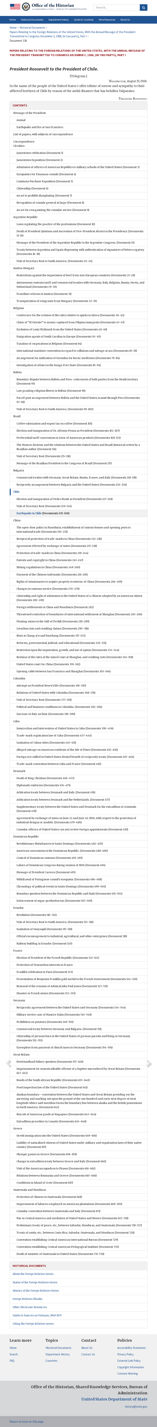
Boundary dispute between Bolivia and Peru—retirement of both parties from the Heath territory (77, 381)
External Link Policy (129, 1360)
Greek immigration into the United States (56, 1135)
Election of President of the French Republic (57, 957)
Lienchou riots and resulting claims (52, 628)
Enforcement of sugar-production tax (54, 900)
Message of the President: (29, 113)
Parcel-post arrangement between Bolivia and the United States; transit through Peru (78, 400)
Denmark (19, 771)
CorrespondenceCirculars (23, 144)
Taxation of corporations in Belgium (49, 343)
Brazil (16, 416)
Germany (19, 1000)
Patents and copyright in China (49, 560)
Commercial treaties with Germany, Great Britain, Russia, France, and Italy (76, 477)
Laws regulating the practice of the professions (55, 224)
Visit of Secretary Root (43, 456)
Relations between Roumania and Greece (56, 1175)
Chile (16, 491)
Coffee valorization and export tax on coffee (54, 423)
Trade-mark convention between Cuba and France (58, 764)
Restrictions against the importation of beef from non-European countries (75, 275)
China (16, 520)
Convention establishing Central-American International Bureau (67, 1239)
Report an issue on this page (27, 1421)
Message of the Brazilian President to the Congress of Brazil (64, 463)
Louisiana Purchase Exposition (44, 181)
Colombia (19, 678)
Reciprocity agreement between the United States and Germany (71, 1007)
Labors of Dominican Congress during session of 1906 (60, 865)
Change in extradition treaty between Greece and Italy (61, 1161)
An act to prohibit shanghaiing (44, 195)
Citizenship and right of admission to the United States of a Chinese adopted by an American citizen (79, 598)
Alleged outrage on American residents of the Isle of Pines (67, 749)
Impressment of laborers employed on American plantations (69, 1204)
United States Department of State (114, 1399)
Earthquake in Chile (43, 513)
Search (14, 1354)
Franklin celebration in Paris (44, 972)
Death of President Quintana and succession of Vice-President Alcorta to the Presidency (79, 233)
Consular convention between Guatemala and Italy (58, 1211)
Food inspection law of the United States (51, 1087)
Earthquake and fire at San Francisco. (40, 127)
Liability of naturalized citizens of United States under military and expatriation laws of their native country (79, 1145)
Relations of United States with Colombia (55, 692)
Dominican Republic (26, 836)
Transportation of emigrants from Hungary (56, 301)
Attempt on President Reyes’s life (51, 685)
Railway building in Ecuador (44, 943)
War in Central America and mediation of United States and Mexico (72, 1218)
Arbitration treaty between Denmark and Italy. (55, 792)
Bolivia (17, 372)
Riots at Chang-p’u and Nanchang (50, 635)
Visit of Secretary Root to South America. (54, 261)
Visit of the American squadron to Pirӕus (55, 1168)
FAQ (12, 1360)
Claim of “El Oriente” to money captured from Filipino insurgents (70, 322)
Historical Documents (58, 1348)
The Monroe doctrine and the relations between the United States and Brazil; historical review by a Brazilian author (78, 447)
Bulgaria (18, 470)
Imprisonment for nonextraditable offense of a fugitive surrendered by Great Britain (78, 1071)
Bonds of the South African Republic (53, 1080)
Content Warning (127, 1373)
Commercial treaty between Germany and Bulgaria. (58, 1029)
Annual (20, 120)
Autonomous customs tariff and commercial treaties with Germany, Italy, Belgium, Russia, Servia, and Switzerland (80, 285)
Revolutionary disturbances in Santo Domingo (59, 843)
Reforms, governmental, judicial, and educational (61, 643)
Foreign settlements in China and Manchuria (55, 607)
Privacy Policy (125, 1354)
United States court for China (48, 664)
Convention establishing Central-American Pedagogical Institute (67, 1247)
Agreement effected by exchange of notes (56, 546)
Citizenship (32, 188)
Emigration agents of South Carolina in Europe (58, 336)
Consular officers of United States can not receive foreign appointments (72, 829)
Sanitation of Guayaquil (44, 929)
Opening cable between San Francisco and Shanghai (63, 671)
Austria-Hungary (23, 268)
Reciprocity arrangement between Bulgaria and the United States (71, 484)
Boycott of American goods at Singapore (56, 1114)
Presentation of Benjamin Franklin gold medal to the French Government (76, 979)
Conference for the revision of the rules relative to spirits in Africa (70, 315)
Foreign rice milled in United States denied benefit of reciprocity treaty (75, 757)
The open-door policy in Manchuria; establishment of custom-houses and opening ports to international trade (73, 529)
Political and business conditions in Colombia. (59, 707)
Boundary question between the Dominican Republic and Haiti (69, 893)
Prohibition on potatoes (45, 1022)
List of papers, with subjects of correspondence (43, 134)
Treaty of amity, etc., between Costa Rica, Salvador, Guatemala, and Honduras (75, 1232)
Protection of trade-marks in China (52, 553)
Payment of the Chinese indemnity (52, 574)
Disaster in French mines (45, 993)
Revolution (36, 915)
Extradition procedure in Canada (51, 1121)
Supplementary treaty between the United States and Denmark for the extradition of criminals (76, 809)
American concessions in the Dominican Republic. (62, 850)
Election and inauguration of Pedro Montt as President (64, 499)
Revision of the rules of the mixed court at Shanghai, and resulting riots (74, 657)
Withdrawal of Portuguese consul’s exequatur (59, 879)
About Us (86, 1348)
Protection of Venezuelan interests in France (44, 965)
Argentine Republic (25, 217)
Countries (51, 1360)
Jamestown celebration (39, 153)
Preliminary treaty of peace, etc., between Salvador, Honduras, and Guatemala (79, 1225)
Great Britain (21, 1054)
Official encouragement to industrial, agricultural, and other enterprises (71, 936)
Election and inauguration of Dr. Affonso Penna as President (68, 430)
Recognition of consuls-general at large (50, 202)
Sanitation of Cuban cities (46, 742)
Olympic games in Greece (46, 1154)
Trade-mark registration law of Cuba (54, 735)
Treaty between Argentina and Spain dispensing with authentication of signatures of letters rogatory (80, 252)
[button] (32, 20)
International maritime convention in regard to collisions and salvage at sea (76, 350)
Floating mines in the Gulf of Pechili (52, 621)
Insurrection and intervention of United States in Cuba (64, 728)
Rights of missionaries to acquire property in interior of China (69, 581)
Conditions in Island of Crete (44, 1182)
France (17, 950)
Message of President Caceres (45, 872)
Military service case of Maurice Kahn (54, 1014)
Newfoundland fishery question (49, 1061)
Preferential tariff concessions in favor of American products (68, 437)
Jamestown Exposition (39, 160)
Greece (17, 1128)
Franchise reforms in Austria (43, 294)
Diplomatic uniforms (43, 785)
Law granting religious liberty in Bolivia (50, 390)
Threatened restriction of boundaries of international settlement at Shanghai (79, 614)
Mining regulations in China (48, 567)
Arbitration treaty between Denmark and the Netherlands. (63, 799)
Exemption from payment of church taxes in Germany (64, 1047)
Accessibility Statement (131, 1348)
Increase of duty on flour (45, 714)
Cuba (16, 721)
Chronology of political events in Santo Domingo (61, 886)
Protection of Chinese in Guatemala (49, 1197)
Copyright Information (130, 1367)
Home (13, 1348)
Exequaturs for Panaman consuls (46, 174)
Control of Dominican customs (49, 858)
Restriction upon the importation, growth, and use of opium (67, 650)
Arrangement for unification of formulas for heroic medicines (68, 358)
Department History (58, 1354)
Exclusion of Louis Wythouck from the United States (61, 329)
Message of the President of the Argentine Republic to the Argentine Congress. (75, 242)
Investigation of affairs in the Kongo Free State (58, 365)
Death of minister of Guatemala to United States (60, 1254)
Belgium (18, 308)
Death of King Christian (45, 778)
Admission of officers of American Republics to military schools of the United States (78, 167)
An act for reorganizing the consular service (52, 210)
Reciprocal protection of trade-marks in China (59, 539)
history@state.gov (136, 1406)
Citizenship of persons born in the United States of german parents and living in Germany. (73, 1038)
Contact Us (88, 1354)
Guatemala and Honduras (29, 1190)
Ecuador (18, 908)
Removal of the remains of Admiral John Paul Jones (62, 986)
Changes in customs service (47, 588)
